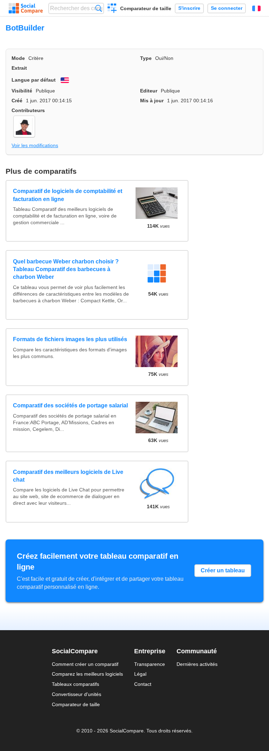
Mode (18, 58)
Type (146, 58)
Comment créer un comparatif (85, 664)
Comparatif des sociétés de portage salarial (70, 405)
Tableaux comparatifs (75, 684)
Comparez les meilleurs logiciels (87, 674)
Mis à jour (152, 100)
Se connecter (226, 8)
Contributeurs (28, 110)
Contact (142, 684)
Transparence (149, 664)
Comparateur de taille (145, 8)
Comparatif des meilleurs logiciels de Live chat (68, 476)
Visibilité (22, 91)
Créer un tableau (223, 570)
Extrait (19, 68)
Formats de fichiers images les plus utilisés (70, 339)
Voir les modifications (35, 145)
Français (256, 8)
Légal (140, 674)
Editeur (148, 91)
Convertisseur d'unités (76, 694)
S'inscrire (189, 8)
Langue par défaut (34, 80)
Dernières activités (197, 664)
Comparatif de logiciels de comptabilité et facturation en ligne (67, 195)
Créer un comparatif (112, 9)
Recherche (98, 8)
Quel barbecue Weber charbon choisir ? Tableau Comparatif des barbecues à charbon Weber (66, 269)
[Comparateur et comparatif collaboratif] (26, 8)
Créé (17, 100)
